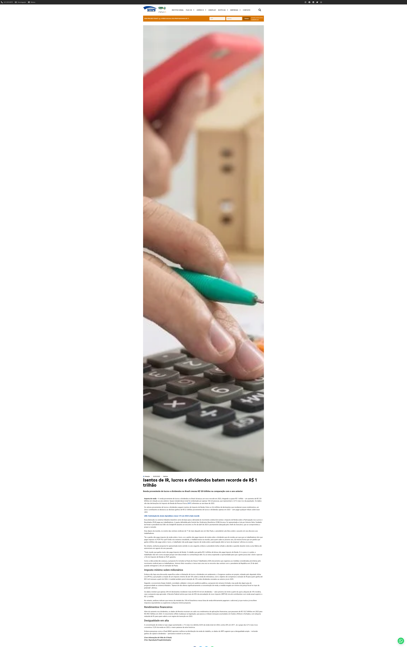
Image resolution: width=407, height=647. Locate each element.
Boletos (33, 2)
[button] (259, 10)
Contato (246, 10)
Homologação (22, 2)
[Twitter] (317, 2)
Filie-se (189, 10)
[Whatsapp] (321, 2)
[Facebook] (309, 2)
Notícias (222, 10)
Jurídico (200, 10)
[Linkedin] (313, 2)
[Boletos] (29, 2)
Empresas (234, 10)
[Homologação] (16, 2)
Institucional (178, 10)
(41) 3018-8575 (8, 2)
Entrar (247, 18)
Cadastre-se (255, 19)
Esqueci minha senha (257, 17)
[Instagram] (305, 2)
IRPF (189, 503)
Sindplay (212, 10)
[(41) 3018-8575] (2, 2)
